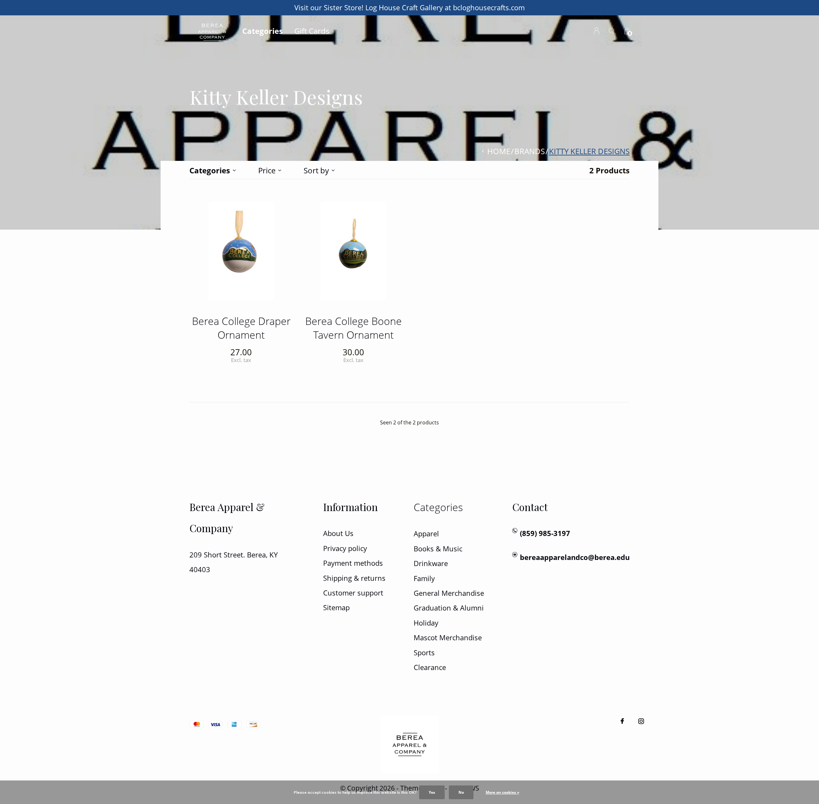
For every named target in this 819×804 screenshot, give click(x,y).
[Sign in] (596, 31)
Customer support (353, 593)
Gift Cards (311, 31)
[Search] (612, 31)
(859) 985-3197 (545, 533)
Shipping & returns (354, 578)
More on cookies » (502, 792)
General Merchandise (449, 593)
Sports (424, 653)
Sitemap (336, 607)
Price (266, 170)
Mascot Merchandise (448, 637)
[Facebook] (622, 721)
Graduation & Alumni (449, 608)
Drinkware (431, 563)
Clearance (430, 667)
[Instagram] (641, 721)
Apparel (426, 534)
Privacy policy (345, 548)
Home (498, 151)
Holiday (426, 623)
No (461, 792)
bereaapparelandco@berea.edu (575, 557)
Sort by (316, 170)
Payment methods (353, 563)
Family (424, 578)
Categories (262, 31)
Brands (529, 151)
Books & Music (438, 549)
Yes (432, 792)
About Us (338, 533)
